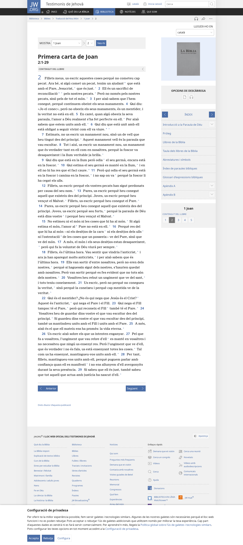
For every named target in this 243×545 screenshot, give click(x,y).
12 (44, 185)
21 (80, 282)
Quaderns (77, 480)
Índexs (75, 490)
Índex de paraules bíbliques (180, 168)
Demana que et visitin (120, 464)
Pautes (75, 495)
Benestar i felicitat (42, 470)
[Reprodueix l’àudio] (196, 18)
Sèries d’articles (79, 470)
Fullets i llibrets (79, 460)
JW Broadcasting (81, 500)
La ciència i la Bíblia (43, 495)
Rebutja (48, 538)
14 (41, 205)
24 (142, 308)
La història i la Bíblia (43, 500)
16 (114, 226)
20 (63, 277)
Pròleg (167, 133)
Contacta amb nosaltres (121, 469)
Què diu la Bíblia (42, 444)
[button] (76, 11)
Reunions (114, 479)
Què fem (114, 494)
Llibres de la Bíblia (174, 142)
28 (123, 354)
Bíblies (47, 18)
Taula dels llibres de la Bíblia (180, 151)
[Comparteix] (203, 18)
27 (128, 333)
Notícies (114, 444)
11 (93, 170)
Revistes (76, 475)
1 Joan (87, 18)
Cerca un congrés (159, 457)
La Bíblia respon (41, 450)
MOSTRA (45, 43)
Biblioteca (34, 18)
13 (79, 190)
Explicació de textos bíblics (47, 455)
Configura (64, 538)
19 (63, 262)
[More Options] (211, 18)
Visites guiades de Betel (121, 474)
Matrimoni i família (43, 475)
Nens (36, 485)
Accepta (34, 538)
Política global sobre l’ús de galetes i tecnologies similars (176, 525)
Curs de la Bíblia (41, 460)
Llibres (75, 455)
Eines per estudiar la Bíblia (46, 465)
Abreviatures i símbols (177, 159)
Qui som (114, 453)
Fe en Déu (39, 490)
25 (131, 323)
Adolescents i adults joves (46, 480)
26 (44, 333)
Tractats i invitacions (82, 465)
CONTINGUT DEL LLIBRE (174, 214)
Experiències (116, 499)
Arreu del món (117, 504)
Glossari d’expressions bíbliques (183, 177)
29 (80, 369)
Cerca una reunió (190, 451)
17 (60, 241)
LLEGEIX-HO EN (203, 26)
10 (63, 165)
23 (114, 303)
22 (44, 298)
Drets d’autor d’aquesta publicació (54, 405)
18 (44, 252)
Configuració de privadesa (121, 529)
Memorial (114, 484)
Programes (77, 485)
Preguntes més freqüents (122, 459)
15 (44, 221)
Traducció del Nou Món (67, 18)
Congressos (115, 489)
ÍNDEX (188, 114)
